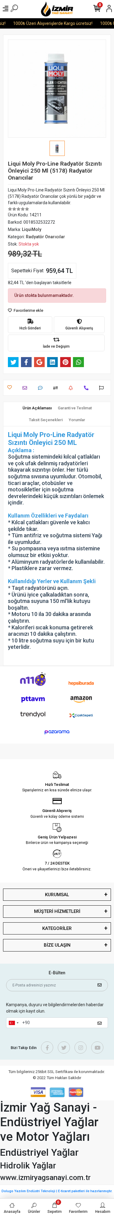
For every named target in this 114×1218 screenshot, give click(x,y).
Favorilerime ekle (28, 310)
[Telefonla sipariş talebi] (87, 388)
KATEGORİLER (57, 928)
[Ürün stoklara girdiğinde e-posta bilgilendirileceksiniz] (72, 388)
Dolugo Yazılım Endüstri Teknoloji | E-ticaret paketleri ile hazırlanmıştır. (57, 1191)
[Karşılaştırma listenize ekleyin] (57, 388)
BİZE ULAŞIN (57, 945)
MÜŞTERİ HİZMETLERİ (57, 911)
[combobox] (13, 1023)
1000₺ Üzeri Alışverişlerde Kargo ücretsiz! (50, 23)
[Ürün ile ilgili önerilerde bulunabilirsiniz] (103, 388)
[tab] (37, 408)
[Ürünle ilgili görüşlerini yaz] (41, 388)
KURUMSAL (57, 894)
